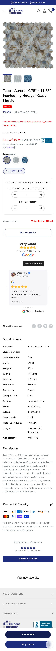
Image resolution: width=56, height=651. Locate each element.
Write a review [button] (28, 558)
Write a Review (33, 263)
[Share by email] (51, 326)
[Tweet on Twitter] (45, 326)
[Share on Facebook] (34, 326)
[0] (50, 11)
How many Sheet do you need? (28, 188)
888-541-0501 (20, 2)
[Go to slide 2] (25, 307)
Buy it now (28, 644)
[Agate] (7, 160)
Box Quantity (28, 202)
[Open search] (38, 11)
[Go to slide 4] (30, 307)
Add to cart (28, 634)
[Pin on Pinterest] (39, 326)
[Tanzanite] (25, 160)
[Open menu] (4, 11)
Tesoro (7, 112)
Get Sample (29, 232)
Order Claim (38, 2)
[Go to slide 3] (28, 307)
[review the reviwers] (12, 282)
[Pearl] (16, 160)
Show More (17, 301)
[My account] (44, 11)
